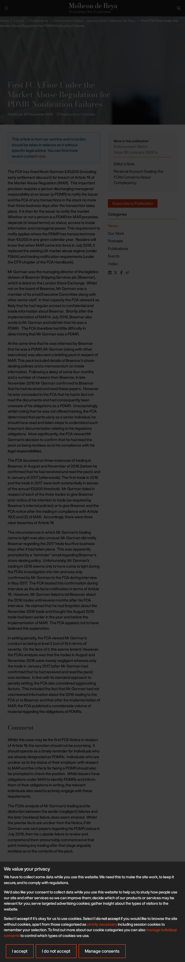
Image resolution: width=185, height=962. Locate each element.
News (112, 226)
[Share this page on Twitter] (116, 273)
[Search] (178, 8)
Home (4, 20)
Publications (38, 20)
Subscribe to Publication (132, 203)
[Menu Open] (6, 8)
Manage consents (102, 951)
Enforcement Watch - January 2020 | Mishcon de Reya (94, 20)
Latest (19, 20)
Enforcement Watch (134, 149)
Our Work (116, 233)
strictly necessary (102, 924)
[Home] (92, 8)
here (41, 156)
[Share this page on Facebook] (121, 273)
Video (113, 264)
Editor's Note (124, 164)
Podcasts (115, 241)
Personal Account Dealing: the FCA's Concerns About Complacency (138, 177)
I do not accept (56, 951)
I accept (19, 951)
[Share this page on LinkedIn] (110, 273)
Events (113, 256)
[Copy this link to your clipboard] (127, 273)
